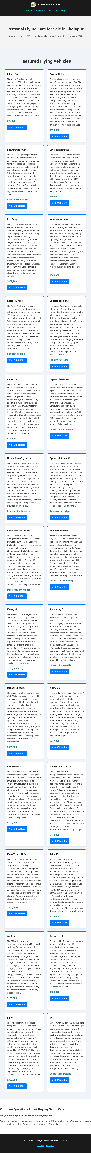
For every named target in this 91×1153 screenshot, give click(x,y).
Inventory (40, 10)
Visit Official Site (17, 127)
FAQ (63, 10)
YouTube (50, 1145)
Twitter (40, 1145)
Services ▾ (53, 11)
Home (29, 10)
